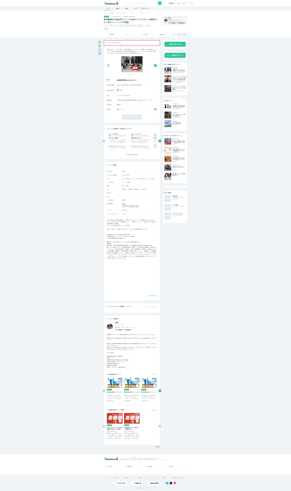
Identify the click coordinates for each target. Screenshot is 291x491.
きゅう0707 (138, 134)
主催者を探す (129, 466)
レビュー (127, 34)
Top (105, 12)
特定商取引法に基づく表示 (177, 477)
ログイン (184, 3)
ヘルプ (178, 3)
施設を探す (150, 466)
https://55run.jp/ (119, 325)
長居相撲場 (174, 196)
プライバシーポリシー (152, 477)
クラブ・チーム (144, 8)
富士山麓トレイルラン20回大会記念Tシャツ (179, 174)
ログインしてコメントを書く (150, 307)
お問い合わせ (116, 477)
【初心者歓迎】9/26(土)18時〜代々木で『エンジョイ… (178, 159)
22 (180, 21)
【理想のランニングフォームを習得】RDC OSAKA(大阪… (178, 70)
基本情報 (112, 34)
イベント (108, 8)
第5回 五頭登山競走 (176, 123)
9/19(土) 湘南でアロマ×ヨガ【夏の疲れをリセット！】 (178, 150)
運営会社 (164, 477)
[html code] (99, 53)
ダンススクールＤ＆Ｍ (177, 213)
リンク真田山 (175, 204)
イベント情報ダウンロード (175, 55)
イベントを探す (108, 466)
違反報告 (158, 446)
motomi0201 (115, 134)
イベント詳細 (144, 34)
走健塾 (169, 19)
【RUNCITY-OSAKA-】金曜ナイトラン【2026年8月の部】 (179, 79)
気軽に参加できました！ (137, 137)
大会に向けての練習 (113, 137)
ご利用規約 (139, 477)
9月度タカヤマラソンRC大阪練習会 (178, 88)
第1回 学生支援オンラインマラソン (139, 146)
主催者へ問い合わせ (175, 44)
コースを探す (170, 466)
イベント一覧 (111, 12)
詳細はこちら (125, 213)
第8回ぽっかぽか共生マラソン (178, 167)
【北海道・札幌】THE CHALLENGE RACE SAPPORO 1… (178, 106)
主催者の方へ (172, 3)
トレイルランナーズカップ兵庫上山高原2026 (178, 115)
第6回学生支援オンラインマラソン (116, 146)
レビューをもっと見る (132, 154)
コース (135, 8)
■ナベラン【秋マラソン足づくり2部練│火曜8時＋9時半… (179, 141)
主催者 (117, 8)
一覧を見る (153, 374)
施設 (126, 8)
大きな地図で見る (152, 295)
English (191, 3)
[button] (129, 74)
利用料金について (128, 477)
